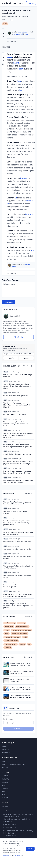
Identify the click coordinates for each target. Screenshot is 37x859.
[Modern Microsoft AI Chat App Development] (6, 680)
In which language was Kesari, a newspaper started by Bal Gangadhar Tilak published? (18, 606)
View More (26, 366)
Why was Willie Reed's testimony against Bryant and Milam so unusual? (17, 503)
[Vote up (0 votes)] (3, 30)
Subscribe (19, 729)
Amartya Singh (22, 32)
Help (3, 795)
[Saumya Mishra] (9, 265)
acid (32, 250)
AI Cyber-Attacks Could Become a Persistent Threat (21, 672)
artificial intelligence (11, 640)
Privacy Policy (17, 855)
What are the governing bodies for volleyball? (15, 512)
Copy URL (11, 358)
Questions (5, 749)
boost (9, 57)
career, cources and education (22, 630)
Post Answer (8, 302)
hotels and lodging (10, 644)
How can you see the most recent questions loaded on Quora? (18, 586)
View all (27, 493)
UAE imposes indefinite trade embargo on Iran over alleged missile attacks (20, 696)
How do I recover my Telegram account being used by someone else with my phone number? (16, 523)
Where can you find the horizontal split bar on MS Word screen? (18, 567)
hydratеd (24, 178)
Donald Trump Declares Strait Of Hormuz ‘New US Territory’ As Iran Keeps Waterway (21, 688)
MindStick (5, 761)
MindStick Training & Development (14, 764)
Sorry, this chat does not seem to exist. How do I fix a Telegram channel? (18, 533)
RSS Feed (5, 806)
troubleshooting (10, 623)
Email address (8, 719)
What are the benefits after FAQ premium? (18, 549)
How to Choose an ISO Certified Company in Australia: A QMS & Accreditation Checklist (21, 665)
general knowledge (22, 626)
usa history (21, 623)
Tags (3, 785)
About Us (5, 776)
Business (5, 798)
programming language (12, 637)
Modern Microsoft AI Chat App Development (20, 680)
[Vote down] (3, 36)
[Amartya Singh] (9, 33)
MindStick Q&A (9, 3)
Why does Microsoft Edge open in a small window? (17, 557)
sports (7, 633)
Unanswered (6, 752)
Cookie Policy (6, 855)
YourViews (5, 767)
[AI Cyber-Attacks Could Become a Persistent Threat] (6, 672)
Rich (19, 81)
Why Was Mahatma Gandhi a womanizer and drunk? (17, 576)
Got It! (30, 849)
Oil (16, 198)
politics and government (19, 633)
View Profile (18, 337)
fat (20, 90)
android (22, 644)
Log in (21, 3)
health (5, 24)
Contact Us (5, 779)
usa (29, 644)
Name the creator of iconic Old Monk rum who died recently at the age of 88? (17, 595)
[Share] (11, 20)
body (21, 69)
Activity (4, 746)
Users (4, 791)
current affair (9, 626)
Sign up (31, 3)
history (7, 630)
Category (5, 788)
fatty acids (29, 214)
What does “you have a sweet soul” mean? (17, 542)
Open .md (26, 358)
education (8, 648)
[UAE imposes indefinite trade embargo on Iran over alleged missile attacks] (6, 696)
